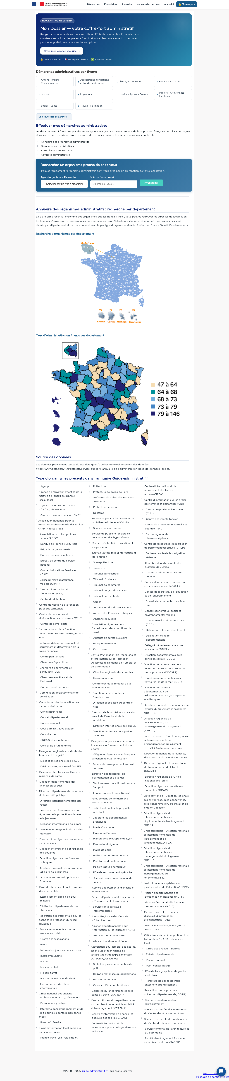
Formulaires (110, 4)
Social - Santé (49, 105)
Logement (86, 94)
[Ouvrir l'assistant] (221, 1071)
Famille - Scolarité (169, 81)
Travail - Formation (91, 105)
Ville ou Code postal (102, 177)
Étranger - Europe (130, 81)
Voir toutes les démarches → (54, 116)
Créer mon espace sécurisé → (62, 51)
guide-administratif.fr (94, 1070)
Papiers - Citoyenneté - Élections (172, 94)
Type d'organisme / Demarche (58, 177)
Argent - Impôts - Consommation (51, 81)
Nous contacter (212, 1073)
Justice (45, 94)
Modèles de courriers (148, 4)
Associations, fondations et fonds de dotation (94, 81)
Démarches (93, 4)
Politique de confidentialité (212, 1076)
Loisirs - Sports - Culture (134, 94)
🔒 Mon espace (186, 4)
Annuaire (127, 4)
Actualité (169, 4)
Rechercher (151, 182)
